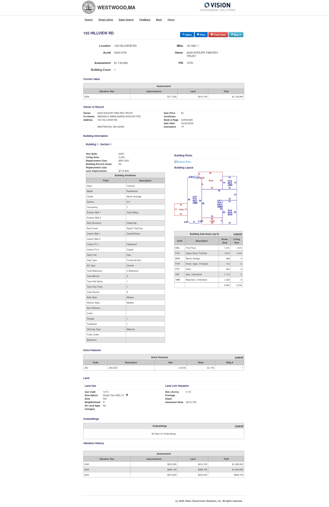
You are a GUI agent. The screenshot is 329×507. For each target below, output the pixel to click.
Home (171, 19)
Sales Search (126, 19)
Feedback (144, 19)
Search (89, 19)
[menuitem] (89, 19)
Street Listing (105, 19)
